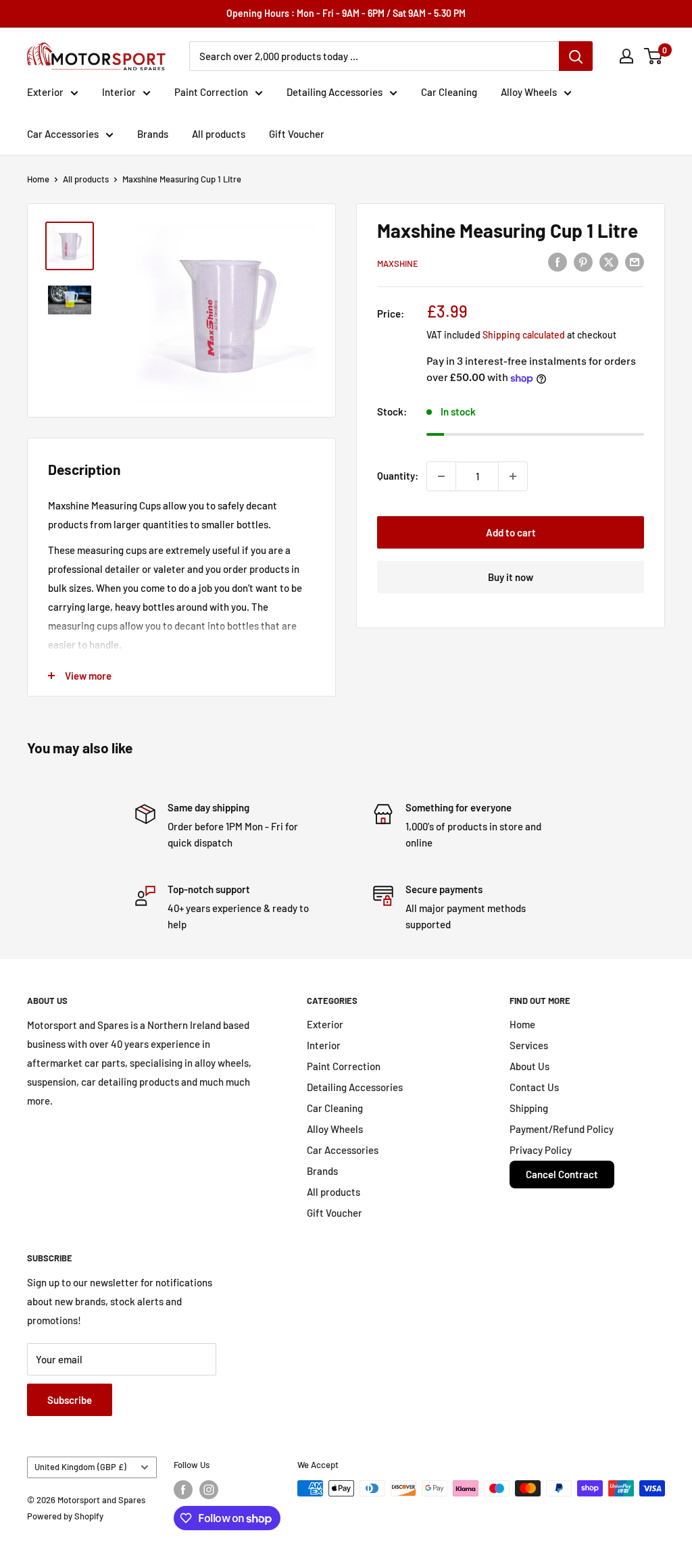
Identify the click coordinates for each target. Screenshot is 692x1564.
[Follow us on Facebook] (183, 1489)
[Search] (576, 56)
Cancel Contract (562, 1174)
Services (529, 1045)
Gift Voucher (296, 134)
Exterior (45, 92)
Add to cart (511, 532)
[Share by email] (634, 261)
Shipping (529, 1108)
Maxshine (397, 263)
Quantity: (397, 476)
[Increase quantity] (513, 476)
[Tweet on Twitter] (608, 261)
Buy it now (510, 577)
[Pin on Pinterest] (583, 261)
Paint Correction (211, 92)
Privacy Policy (541, 1150)
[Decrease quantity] (441, 476)
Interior (119, 92)
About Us (529, 1066)
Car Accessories (63, 134)
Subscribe (69, 1400)
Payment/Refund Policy (562, 1129)
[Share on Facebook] (557, 261)
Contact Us (534, 1087)
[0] (653, 56)
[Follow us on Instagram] (208, 1489)
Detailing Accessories (334, 92)
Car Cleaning (449, 92)
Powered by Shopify (65, 1516)
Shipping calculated (524, 334)
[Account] (626, 56)
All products (218, 134)
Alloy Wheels (529, 92)
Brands (152, 134)
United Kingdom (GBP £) (80, 1466)
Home (38, 179)
